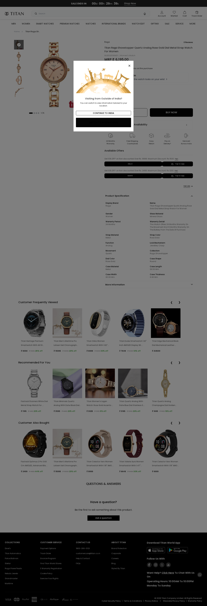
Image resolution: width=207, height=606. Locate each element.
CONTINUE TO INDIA (103, 113)
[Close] (103, 64)
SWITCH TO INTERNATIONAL (103, 122)
